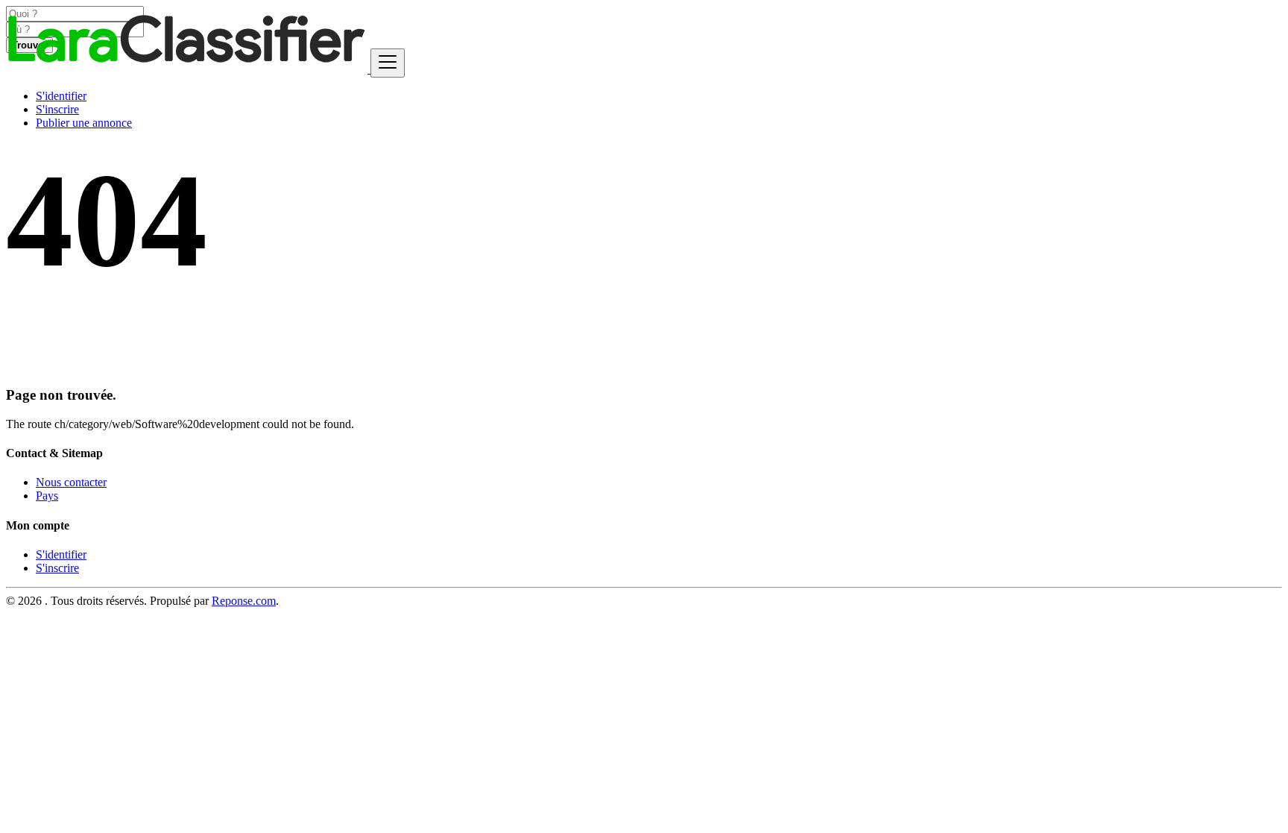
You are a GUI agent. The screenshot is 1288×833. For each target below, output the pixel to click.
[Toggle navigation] (387, 63)
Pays (47, 495)
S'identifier (61, 95)
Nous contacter (71, 482)
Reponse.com (244, 600)
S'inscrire (57, 109)
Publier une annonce (84, 122)
